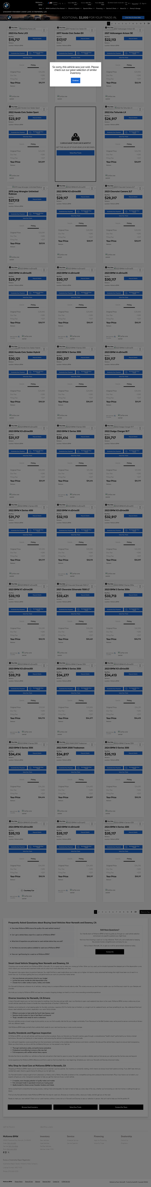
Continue (76, 80)
